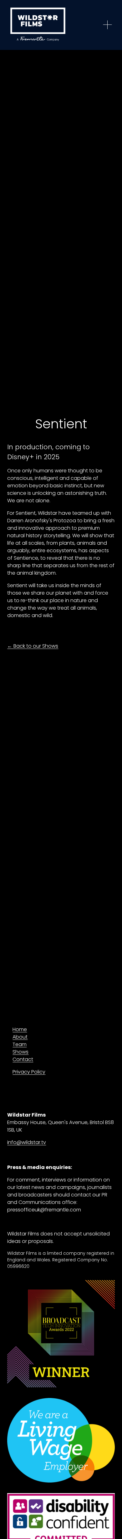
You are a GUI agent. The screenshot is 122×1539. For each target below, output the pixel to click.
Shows (20, 1051)
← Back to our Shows (32, 646)
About (20, 1036)
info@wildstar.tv (26, 1142)
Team (20, 1044)
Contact (23, 1059)
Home (20, 1029)
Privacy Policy (29, 1071)
